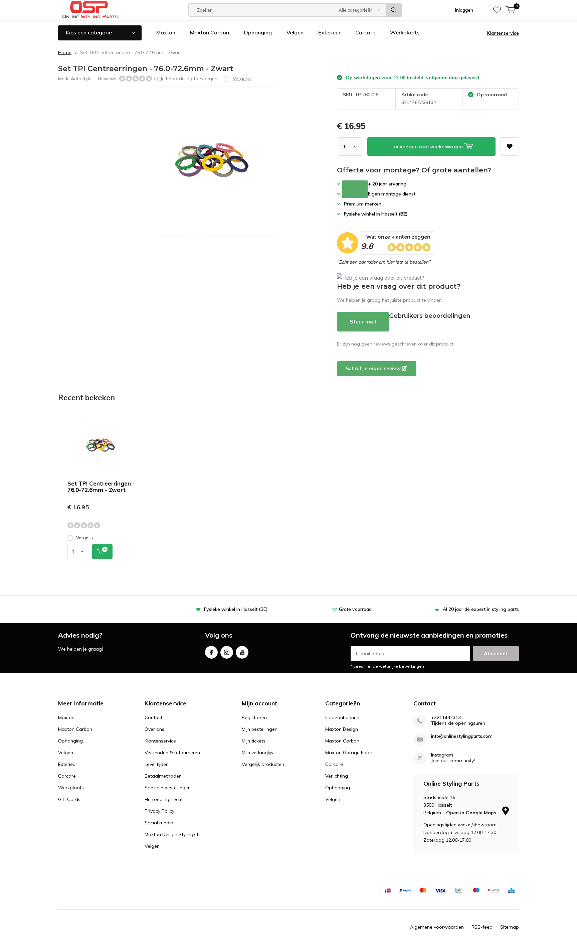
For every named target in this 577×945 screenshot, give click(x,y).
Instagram (226, 652)
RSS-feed (482, 927)
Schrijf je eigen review (374, 368)
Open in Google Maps (472, 813)
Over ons (154, 729)
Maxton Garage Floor (348, 753)
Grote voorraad (355, 609)
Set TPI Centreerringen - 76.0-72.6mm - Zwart (101, 486)
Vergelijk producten (263, 764)
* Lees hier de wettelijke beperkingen (387, 666)
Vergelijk (85, 537)
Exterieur (329, 32)
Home (64, 52)
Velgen (295, 32)
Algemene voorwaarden (437, 927)
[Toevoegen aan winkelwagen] (102, 551)
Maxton (165, 32)
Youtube (242, 652)
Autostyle (81, 79)
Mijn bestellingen (259, 729)
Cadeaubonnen (342, 717)
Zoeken (394, 10)
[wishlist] (497, 10)
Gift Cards (69, 799)
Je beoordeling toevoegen (188, 79)
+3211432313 (446, 717)
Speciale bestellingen (168, 788)
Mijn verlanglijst (258, 753)
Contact (153, 717)
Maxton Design (341, 729)
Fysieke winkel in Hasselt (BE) (236, 609)
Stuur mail (363, 321)
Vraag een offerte (355, 189)
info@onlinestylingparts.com (462, 736)
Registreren (254, 717)
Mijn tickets (253, 741)
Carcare (365, 32)
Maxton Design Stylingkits (173, 834)
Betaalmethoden (163, 776)
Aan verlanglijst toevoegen (510, 146)
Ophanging (258, 32)
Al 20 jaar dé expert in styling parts (481, 609)
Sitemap (509, 927)
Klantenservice (503, 33)
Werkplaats (404, 32)
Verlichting (336, 776)
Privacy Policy (159, 811)
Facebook (211, 652)
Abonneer (496, 653)
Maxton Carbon (209, 32)
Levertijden (157, 764)
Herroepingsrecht (164, 799)
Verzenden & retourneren (172, 753)
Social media (159, 823)
